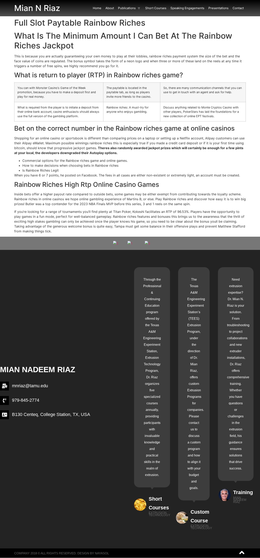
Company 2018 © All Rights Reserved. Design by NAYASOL (61, 553)
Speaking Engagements (187, 8)
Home (97, 8)
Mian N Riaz (37, 8)
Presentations (218, 8)
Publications (127, 8)
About (109, 8)
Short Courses (155, 8)
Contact (238, 8)
